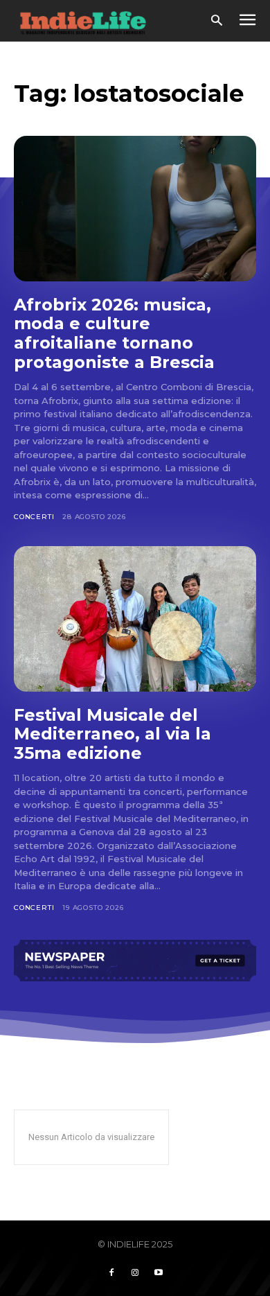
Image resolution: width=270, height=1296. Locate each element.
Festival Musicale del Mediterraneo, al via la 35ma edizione (112, 734)
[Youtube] (158, 1273)
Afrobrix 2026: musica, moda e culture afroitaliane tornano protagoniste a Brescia (116, 333)
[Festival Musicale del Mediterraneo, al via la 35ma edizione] (135, 619)
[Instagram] (135, 1273)
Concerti (34, 516)
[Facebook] (111, 1273)
